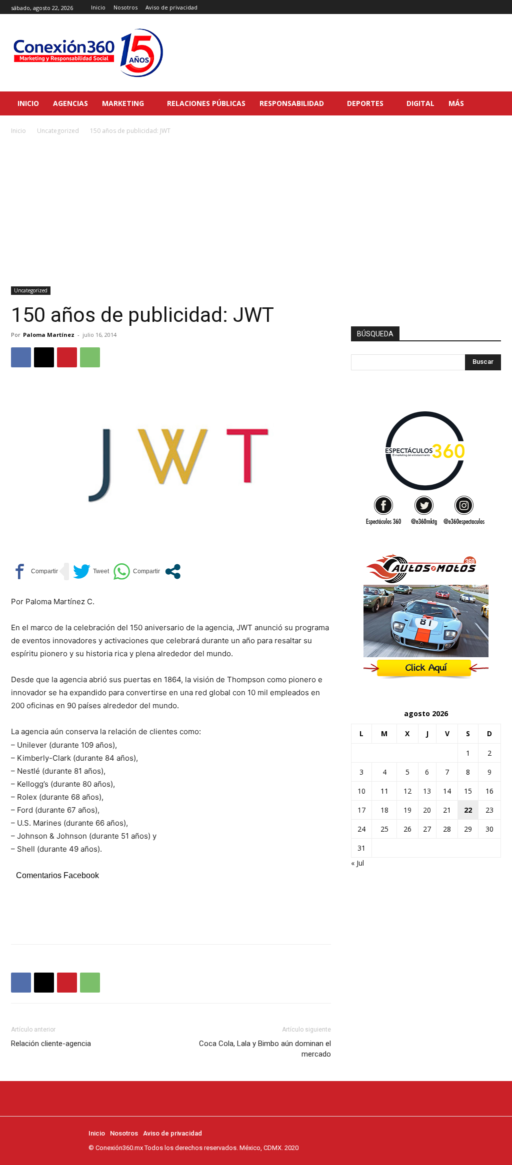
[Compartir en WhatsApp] (136, 571)
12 (408, 791)
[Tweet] (91, 571)
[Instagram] (484, 7)
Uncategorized (58, 130)
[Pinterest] (67, 357)
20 (427, 810)
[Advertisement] (256, 211)
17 (362, 810)
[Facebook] (472, 7)
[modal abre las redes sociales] (173, 571)
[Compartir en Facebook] (34, 571)
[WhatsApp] (90, 357)
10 (362, 791)
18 (384, 810)
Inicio (18, 130)
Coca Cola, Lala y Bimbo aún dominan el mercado (265, 1049)
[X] (495, 7)
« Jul (357, 863)
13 (427, 791)
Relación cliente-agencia (51, 1043)
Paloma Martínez (48, 334)
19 (408, 810)
